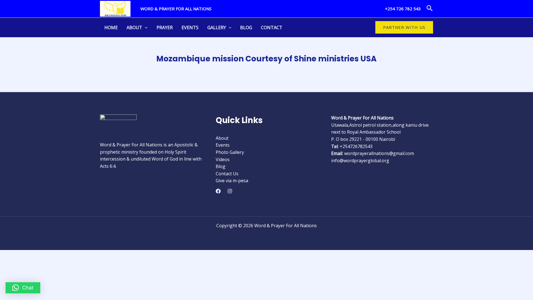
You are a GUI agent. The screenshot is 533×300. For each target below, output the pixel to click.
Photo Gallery (230, 152)
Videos (223, 159)
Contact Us (227, 174)
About (134, 27)
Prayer (165, 27)
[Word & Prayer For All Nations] (115, 8)
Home (111, 27)
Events (190, 27)
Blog (246, 27)
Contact (271, 27)
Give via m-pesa (232, 181)
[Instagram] (229, 191)
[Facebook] (218, 191)
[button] (429, 8)
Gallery (216, 27)
